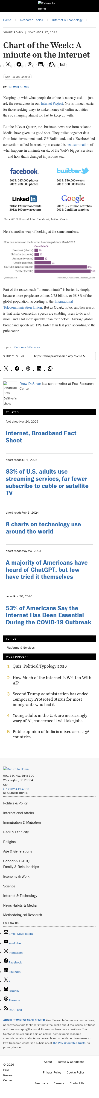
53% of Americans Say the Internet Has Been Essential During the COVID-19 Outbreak (48, 615)
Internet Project (52, 103)
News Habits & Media (20, 905)
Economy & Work (16, 876)
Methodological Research (22, 914)
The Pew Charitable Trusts (69, 1043)
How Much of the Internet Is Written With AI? (52, 680)
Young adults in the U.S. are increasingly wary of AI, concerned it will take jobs (50, 718)
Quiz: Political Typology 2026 (40, 666)
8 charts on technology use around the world (43, 527)
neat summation (78, 144)
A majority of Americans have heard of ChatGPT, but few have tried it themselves (47, 569)
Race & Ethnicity (16, 832)
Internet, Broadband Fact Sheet (41, 436)
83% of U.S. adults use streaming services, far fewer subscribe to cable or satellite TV (47, 482)
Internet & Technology (20, 895)
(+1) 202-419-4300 (16, 789)
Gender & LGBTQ (16, 861)
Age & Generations (17, 851)
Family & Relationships (21, 866)
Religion (9, 841)
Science (9, 886)
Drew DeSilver (18, 87)
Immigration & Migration (22, 822)
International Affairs (18, 812)
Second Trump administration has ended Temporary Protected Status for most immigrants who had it (50, 699)
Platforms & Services (27, 347)
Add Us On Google (17, 77)
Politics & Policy (15, 803)
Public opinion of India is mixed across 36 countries (51, 734)
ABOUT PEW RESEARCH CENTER (24, 1020)
